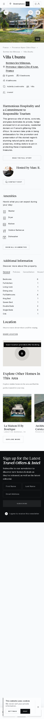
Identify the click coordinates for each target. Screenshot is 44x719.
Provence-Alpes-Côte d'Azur (24, 47)
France (6, 47)
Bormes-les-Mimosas (11, 52)
